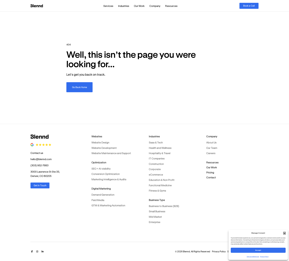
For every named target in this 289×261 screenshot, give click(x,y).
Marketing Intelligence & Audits (108, 179)
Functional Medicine (160, 185)
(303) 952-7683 (39, 165)
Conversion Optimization (105, 173)
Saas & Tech (156, 142)
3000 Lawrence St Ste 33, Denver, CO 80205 (45, 173)
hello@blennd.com (41, 159)
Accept (258, 250)
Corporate (155, 169)
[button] (284, 233)
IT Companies (157, 158)
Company (154, 5)
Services (108, 5)
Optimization (98, 162)
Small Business (157, 211)
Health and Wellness (160, 147)
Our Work (139, 5)
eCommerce (156, 174)
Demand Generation (102, 194)
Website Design (100, 142)
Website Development (104, 147)
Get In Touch (40, 185)
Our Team (211, 147)
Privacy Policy (264, 256)
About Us (211, 142)
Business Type (157, 199)
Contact (211, 177)
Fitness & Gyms (157, 190)
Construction (156, 163)
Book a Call (249, 5)
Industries (123, 5)
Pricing (210, 172)
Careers (210, 153)
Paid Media (97, 200)
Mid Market (155, 216)
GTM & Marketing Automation (108, 205)
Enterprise (154, 222)
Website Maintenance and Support (111, 153)
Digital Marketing (101, 188)
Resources (171, 5)
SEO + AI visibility (101, 168)
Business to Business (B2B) (164, 206)
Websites (96, 136)
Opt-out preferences (253, 256)
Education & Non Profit (161, 179)
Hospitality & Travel (159, 153)
